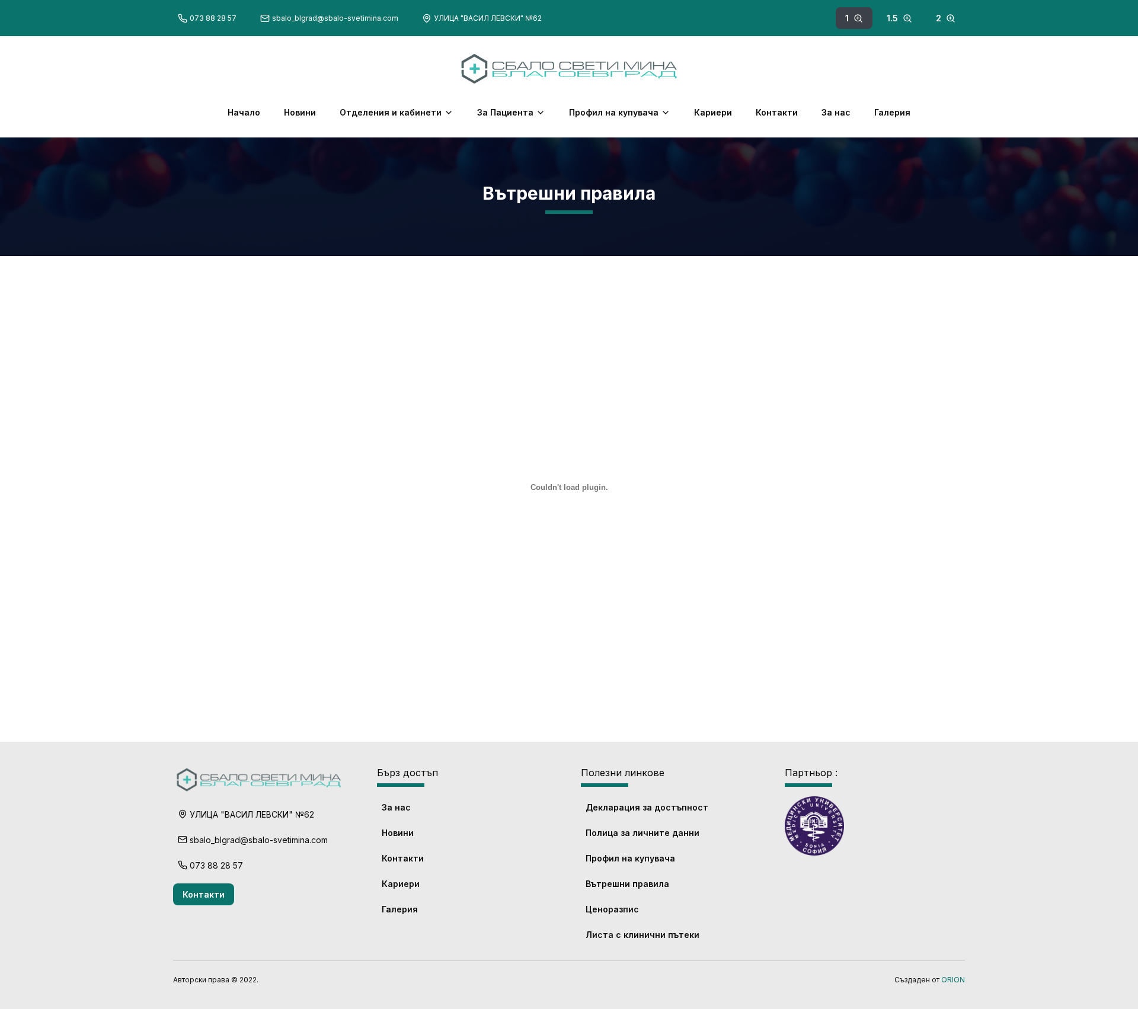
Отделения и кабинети (391, 112)
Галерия (892, 112)
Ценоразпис (612, 909)
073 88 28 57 (213, 18)
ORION (953, 979)
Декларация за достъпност (647, 807)
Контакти (777, 112)
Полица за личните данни (642, 833)
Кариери (713, 112)
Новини (300, 112)
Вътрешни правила (627, 884)
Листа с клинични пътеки (642, 935)
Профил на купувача (613, 112)
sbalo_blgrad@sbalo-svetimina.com (335, 18)
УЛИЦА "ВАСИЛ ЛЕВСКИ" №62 (488, 18)
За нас (836, 112)
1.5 (892, 18)
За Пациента (505, 112)
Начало (244, 112)
